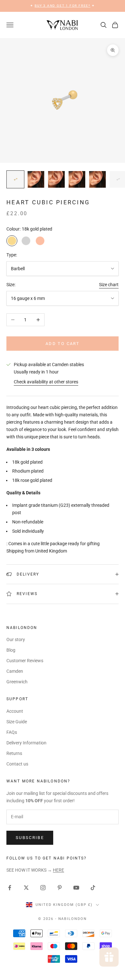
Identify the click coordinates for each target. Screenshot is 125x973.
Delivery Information (26, 742)
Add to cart (62, 343)
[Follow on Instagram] (43, 887)
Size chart (109, 284)
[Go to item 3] (56, 179)
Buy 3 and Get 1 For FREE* (62, 5)
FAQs (11, 732)
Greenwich (17, 681)
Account (14, 711)
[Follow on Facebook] (9, 887)
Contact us (17, 763)
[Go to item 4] (77, 179)
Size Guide (16, 721)
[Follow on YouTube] (76, 887)
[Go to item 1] (15, 179)
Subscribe (30, 837)
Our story (15, 639)
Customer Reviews (24, 660)
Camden (14, 671)
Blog (10, 650)
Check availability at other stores (46, 381)
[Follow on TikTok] (93, 887)
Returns (14, 753)
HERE (58, 870)
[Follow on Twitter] (26, 887)
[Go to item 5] (97, 179)
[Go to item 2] (36, 179)
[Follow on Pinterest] (59, 887)
